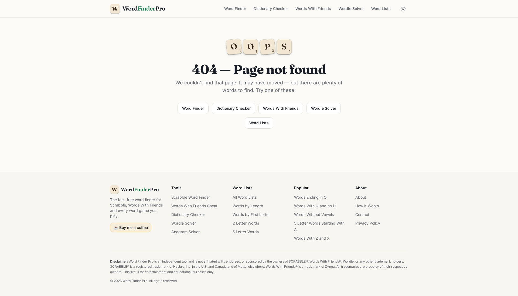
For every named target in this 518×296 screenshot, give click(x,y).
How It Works (367, 206)
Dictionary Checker (271, 8)
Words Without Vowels (314, 214)
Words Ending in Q (310, 197)
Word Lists (381, 8)
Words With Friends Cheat (194, 206)
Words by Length (248, 206)
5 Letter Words (246, 231)
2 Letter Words (246, 223)
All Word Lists (245, 197)
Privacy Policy (367, 223)
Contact (362, 214)
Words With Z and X (312, 238)
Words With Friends (313, 8)
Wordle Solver (351, 8)
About (360, 197)
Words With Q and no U (315, 206)
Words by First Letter (251, 214)
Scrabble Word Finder (190, 197)
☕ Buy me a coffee (131, 227)
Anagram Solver (185, 231)
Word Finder (235, 8)
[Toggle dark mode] (403, 8)
